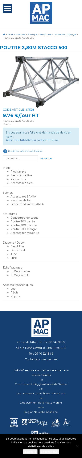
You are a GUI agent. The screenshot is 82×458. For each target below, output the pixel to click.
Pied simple (18, 171)
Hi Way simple (20, 275)
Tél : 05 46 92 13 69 (41, 353)
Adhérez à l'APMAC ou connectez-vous (32, 140)
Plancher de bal (20, 200)
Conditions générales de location (25, 150)
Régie (14, 292)
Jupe (13, 254)
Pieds (6, 167)
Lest (13, 288)
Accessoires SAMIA (23, 196)
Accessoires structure (24, 233)
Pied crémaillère (21, 175)
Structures (10, 214)
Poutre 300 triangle (23, 225)
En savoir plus (49, 451)
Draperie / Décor (14, 242)
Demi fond (17, 250)
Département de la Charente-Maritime (41, 393)
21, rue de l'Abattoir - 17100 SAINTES (41, 342)
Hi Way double (20, 271)
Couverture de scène (24, 217)
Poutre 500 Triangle (23, 229)
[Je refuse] (77, 446)
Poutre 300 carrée (22, 221)
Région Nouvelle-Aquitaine (41, 412)
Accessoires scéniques (18, 285)
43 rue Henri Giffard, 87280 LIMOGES (41, 348)
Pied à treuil (18, 179)
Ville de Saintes (41, 375)
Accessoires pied (21, 183)
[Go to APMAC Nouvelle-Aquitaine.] (4, 34)
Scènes (8, 192)
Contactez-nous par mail (41, 359)
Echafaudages (12, 267)
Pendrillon (17, 246)
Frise (13, 258)
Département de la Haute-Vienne (41, 402)
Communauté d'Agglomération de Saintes (41, 384)
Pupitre (15, 296)
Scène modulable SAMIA (27, 204)
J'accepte (30, 451)
